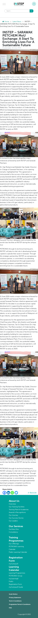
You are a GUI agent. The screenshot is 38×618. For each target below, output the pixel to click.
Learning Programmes (17, 573)
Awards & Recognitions (17, 512)
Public (11, 581)
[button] (32, 493)
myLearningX (13, 579)
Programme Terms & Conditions (19, 604)
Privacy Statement (15, 597)
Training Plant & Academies (19, 509)
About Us (14, 500)
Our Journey (13, 515)
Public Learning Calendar (18, 552)
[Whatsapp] (12, 492)
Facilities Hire (14, 529)
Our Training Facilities (16, 507)
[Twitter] (16, 492)
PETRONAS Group (15, 576)
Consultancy (13, 532)
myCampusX (13, 564)
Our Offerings (14, 544)
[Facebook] (4, 492)
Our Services (16, 526)
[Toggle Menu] (4, 4)
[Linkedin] (8, 492)
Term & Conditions (15, 601)
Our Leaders (13, 521)
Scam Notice (13, 594)
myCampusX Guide (16, 587)
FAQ (10, 608)
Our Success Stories (16, 518)
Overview (12, 504)
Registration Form (15, 584)
